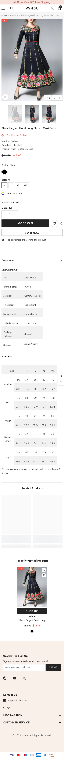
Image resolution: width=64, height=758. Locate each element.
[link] (16, 541)
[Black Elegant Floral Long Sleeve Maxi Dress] (32, 587)
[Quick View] (44, 575)
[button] (54, 97)
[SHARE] (60, 223)
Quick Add (32, 611)
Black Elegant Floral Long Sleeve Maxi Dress (32, 620)
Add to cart (25, 223)
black (32, 631)
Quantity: (6, 208)
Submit (53, 667)
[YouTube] (14, 678)
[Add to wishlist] (54, 223)
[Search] (12, 8)
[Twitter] (24, 678)
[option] (32, 60)
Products (14, 15)
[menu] (3, 8)
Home (4, 15)
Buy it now (32, 233)
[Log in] (52, 8)
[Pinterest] (4, 678)
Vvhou (14, 141)
